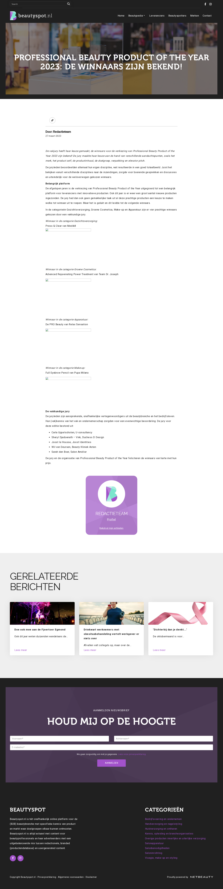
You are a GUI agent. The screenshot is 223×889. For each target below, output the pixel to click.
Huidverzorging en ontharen (161, 828)
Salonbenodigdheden (157, 848)
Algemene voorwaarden (71, 877)
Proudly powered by (178, 877)
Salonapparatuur (154, 843)
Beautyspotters (177, 15)
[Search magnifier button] (68, 4)
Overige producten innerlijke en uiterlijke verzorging (175, 838)
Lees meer (20, 650)
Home (121, 15)
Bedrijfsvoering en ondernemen (163, 819)
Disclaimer (91, 877)
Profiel (111, 519)
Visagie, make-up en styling (161, 857)
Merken (194, 15)
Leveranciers (157, 15)
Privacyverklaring (47, 877)
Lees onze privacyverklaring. (132, 754)
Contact (207, 15)
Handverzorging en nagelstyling (163, 823)
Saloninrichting (153, 853)
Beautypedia (135, 15)
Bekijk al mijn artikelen (111, 528)
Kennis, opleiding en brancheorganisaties (169, 833)
